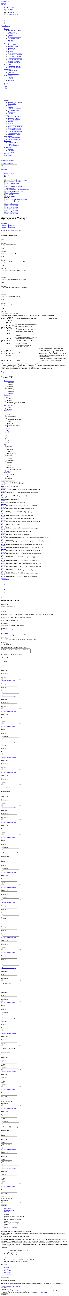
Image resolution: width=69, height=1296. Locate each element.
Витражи (10, 35)
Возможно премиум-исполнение (11, 230)
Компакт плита (12, 33)
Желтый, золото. (11, 453)
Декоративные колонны (15, 53)
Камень (8, 398)
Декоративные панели (15, 58)
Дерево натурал (11, 418)
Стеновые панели (13, 38)
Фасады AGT (12, 50)
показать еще (5, 579)
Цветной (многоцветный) (14, 469)
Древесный (9, 397)
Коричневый (10, 457)
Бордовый (9, 449)
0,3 (7, 435)
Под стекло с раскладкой (10, 853)
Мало (8, 476)
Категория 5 (10, 390)
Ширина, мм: (5, 673)
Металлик (9, 400)
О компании (8, 75)
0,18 (7, 432)
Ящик (4, 918)
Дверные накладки (13, 61)
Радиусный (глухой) (9, 1048)
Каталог (6, 29)
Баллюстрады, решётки (15, 54)
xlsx (7, 623)
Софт (8, 428)
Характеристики (9, 1210)
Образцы (10, 42)
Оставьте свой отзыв (10, 1227)
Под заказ (9, 478)
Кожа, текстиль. (11, 423)
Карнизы (10, 51)
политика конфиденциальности (10, 1286)
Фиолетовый (10, 467)
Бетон (8, 414)
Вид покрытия (8, 405)
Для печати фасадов (14, 66)
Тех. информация (13, 74)
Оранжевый (10, 460)
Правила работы (13, 70)
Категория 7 (10, 393)
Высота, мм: (4, 670)
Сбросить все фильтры (7, 481)
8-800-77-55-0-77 (9, 7)
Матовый (9, 409)
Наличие (7, 472)
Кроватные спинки (14, 62)
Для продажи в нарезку (15, 67)
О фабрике (11, 78)
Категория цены (9, 381)
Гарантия (11, 72)
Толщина (7, 430)
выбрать (3, 484)
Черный (8, 471)
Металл (8, 427)
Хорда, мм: (4, 1061)
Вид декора (7, 395)
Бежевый (9, 446)
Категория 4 (10, 388)
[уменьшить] (1, 679)
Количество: (4, 677)
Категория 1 (10, 382)
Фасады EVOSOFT (14, 48)
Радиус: (3, 1064)
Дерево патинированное (13, 419)
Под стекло (6, 788)
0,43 (7, 441)
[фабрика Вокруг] (7, 163)
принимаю (4, 1294)
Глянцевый (9, 407)
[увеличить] (20, 679)
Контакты (11, 80)
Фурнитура (11, 40)
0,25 (7, 434)
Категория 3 (10, 386)
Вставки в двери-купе (14, 56)
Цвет (5, 444)
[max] (6, 88)
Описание (7, 1208)
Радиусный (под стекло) (10, 1127)
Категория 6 (10, 391)
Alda (7, 412)
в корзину (4, 1205)
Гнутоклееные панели (14, 37)
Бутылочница (7, 983)
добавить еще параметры (8, 680)
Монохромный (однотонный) (15, 402)
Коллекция (7, 410)
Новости (10, 77)
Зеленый (9, 455)
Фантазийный (10, 404)
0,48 (7, 442)
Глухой (5, 661)
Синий (8, 465)
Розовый (9, 462)
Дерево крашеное (11, 416)
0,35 (7, 437)
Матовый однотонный (13, 425)
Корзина (6, 153)
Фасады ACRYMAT (14, 46)
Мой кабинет (8, 155)
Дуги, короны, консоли (15, 59)
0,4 (7, 439)
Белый (8, 448)
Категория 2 (10, 384)
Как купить (7, 69)
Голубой (9, 451)
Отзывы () (7, 1211)
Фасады (6, 43)
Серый (8, 464)
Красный (9, 458)
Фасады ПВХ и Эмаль (15, 30)
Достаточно (10, 474)
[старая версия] (7, 160)
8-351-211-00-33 (9, 9)
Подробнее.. (43, 1292)
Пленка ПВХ (12, 32)
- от (8, 225)
